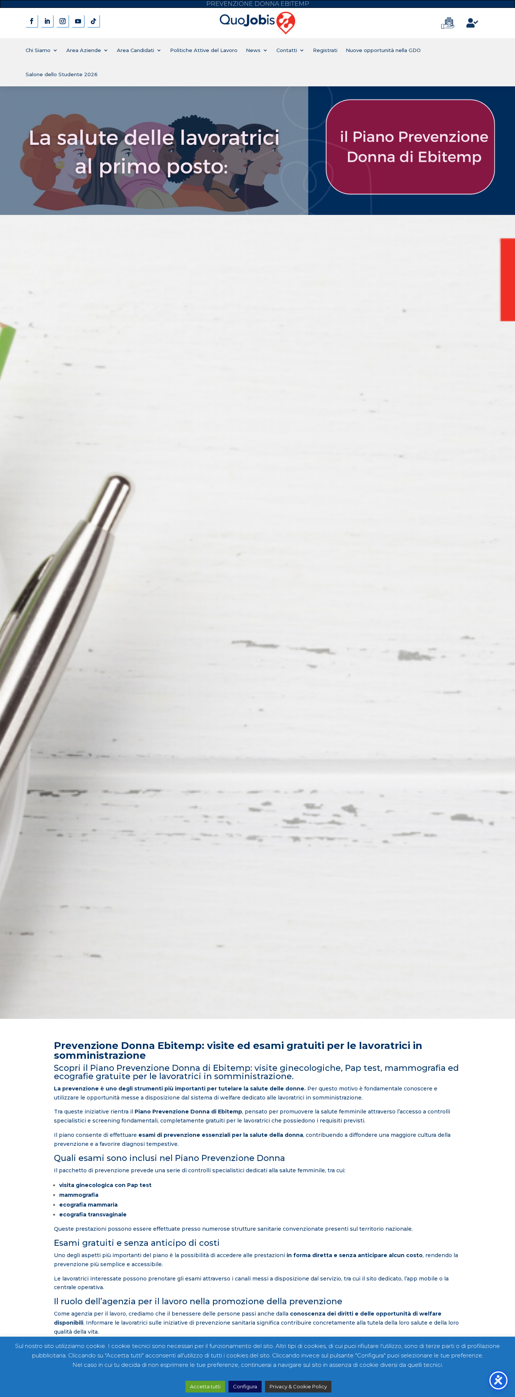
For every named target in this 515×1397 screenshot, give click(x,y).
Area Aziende (83, 50)
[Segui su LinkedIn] (47, 21)
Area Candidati (135, 50)
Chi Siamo (38, 50)
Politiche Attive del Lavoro (204, 50)
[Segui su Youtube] (78, 21)
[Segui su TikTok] (93, 21)
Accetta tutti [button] (205, 1386)
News (253, 50)
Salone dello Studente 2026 (62, 74)
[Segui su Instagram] (63, 21)
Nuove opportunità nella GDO (383, 50)
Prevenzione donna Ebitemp (257, 3)
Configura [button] (245, 1386)
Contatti (286, 50)
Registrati (325, 50)
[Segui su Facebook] (32, 21)
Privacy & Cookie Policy (298, 1386)
